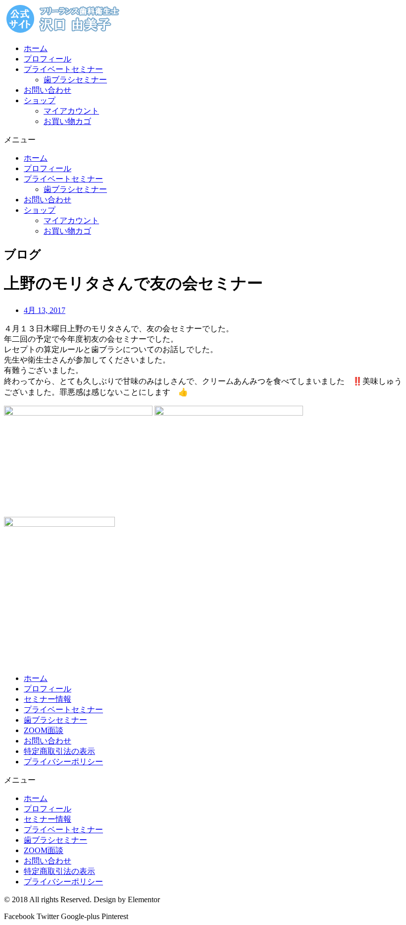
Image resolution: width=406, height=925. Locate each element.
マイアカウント (71, 111)
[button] (203, 140)
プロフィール (47, 59)
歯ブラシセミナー (75, 79)
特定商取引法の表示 (59, 751)
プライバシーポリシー (63, 761)
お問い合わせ (47, 90)
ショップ (39, 100)
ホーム (36, 48)
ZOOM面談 (43, 730)
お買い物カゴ (67, 121)
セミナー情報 (47, 699)
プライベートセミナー (63, 69)
